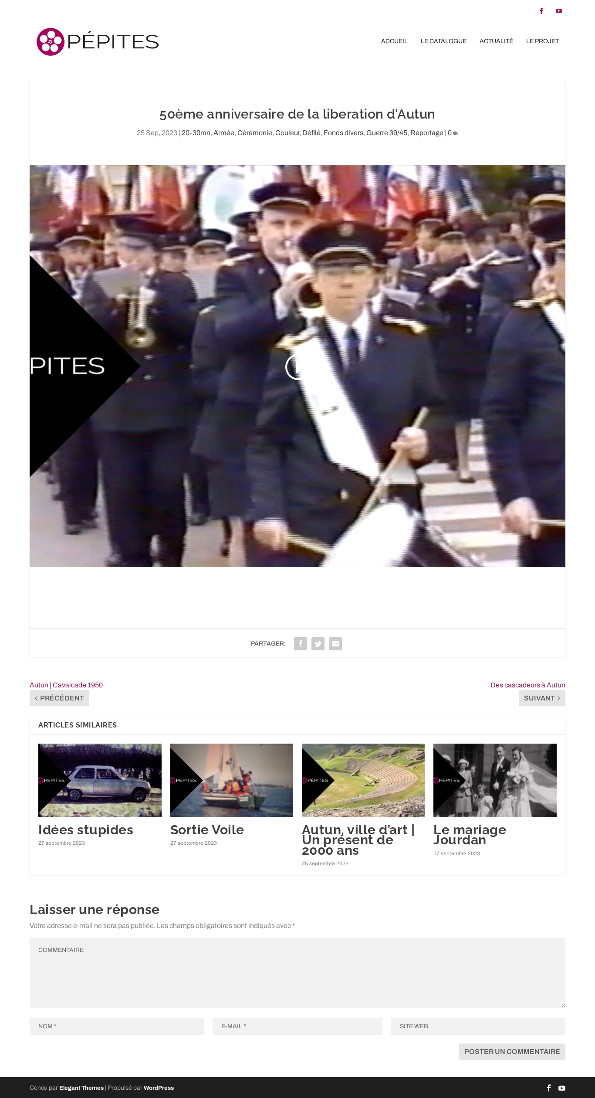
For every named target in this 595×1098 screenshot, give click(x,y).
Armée (223, 132)
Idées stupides (85, 829)
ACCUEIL (394, 41)
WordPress (159, 1088)
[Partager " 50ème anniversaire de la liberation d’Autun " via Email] (335, 644)
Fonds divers (343, 132)
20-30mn (196, 132)
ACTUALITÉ (496, 41)
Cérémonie (254, 132)
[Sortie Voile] (231, 780)
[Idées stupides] (99, 780)
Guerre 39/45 (386, 132)
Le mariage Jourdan (469, 834)
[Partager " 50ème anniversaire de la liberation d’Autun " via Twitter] (318, 644)
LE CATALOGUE (444, 41)
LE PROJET (542, 41)
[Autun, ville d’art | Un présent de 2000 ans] (363, 780)
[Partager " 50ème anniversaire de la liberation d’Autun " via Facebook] (300, 644)
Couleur (287, 132)
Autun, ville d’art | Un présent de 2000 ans (358, 839)
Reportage (426, 132)
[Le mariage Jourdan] (494, 780)
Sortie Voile (207, 829)
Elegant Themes (81, 1088)
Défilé (311, 132)
